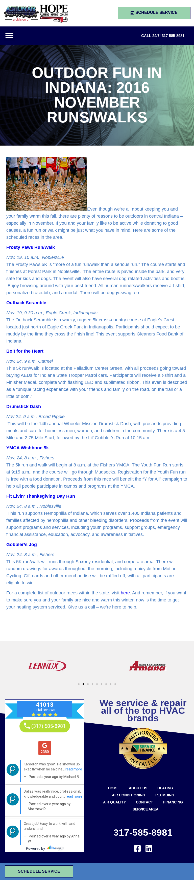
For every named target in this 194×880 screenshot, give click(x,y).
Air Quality (114, 802)
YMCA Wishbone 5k (27, 447)
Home (113, 788)
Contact (144, 802)
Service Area (145, 809)
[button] (9, 35)
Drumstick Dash (23, 406)
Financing (173, 802)
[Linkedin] (149, 848)
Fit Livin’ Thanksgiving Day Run (40, 496)
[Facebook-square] (137, 848)
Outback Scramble (26, 302)
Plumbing (164, 795)
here (125, 592)
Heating (165, 788)
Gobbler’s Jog (21, 544)
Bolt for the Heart (24, 351)
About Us (138, 788)
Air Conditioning (128, 795)
